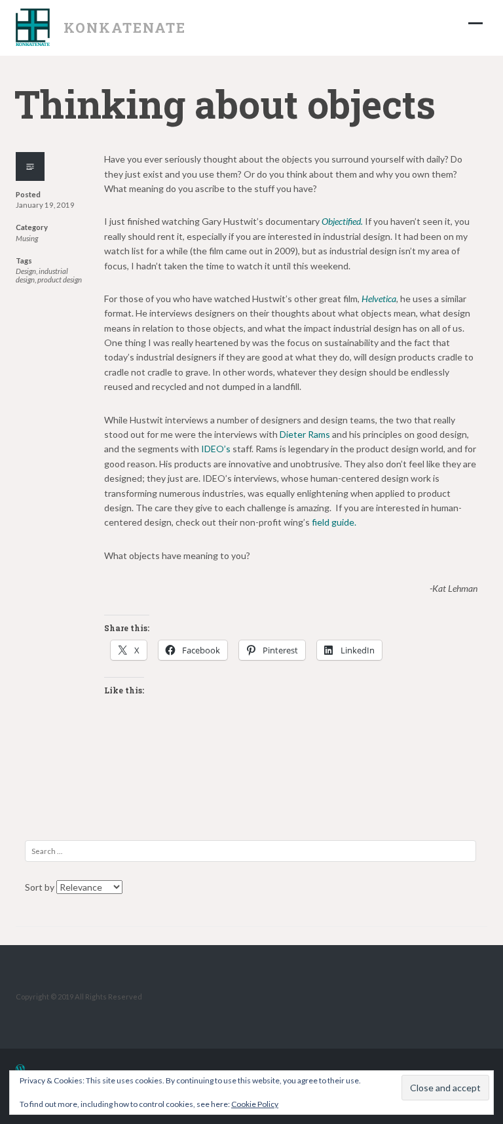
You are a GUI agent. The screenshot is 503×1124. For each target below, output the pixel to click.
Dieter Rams (305, 434)
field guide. (334, 522)
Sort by (40, 887)
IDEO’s (216, 448)
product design (59, 279)
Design (26, 271)
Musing (27, 238)
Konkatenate (125, 27)
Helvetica (379, 298)
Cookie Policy (254, 1104)
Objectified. (342, 221)
